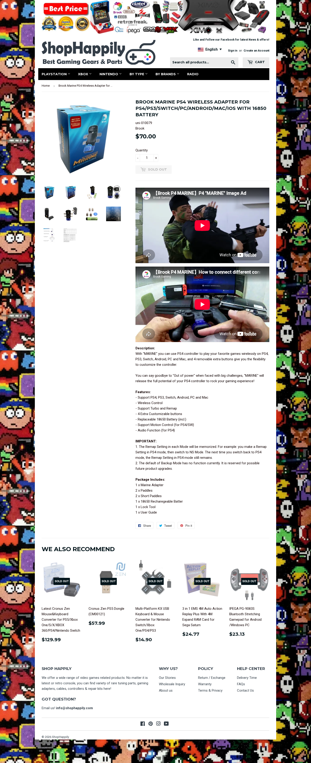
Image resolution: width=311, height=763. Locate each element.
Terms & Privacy (210, 690)
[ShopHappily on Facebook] (142, 724)
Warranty (205, 684)
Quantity (141, 150)
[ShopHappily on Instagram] (158, 724)
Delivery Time (247, 678)
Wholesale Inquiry (172, 684)
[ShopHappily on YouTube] (166, 724)
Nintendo (109, 74)
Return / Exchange (211, 678)
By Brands (166, 74)
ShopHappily (60, 737)
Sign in (232, 50)
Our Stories (167, 678)
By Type (137, 74)
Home (46, 85)
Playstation (55, 74)
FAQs (241, 684)
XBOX (83, 74)
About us (166, 690)
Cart (259, 62)
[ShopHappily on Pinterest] (150, 724)
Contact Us (245, 690)
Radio (193, 74)
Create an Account (256, 50)
